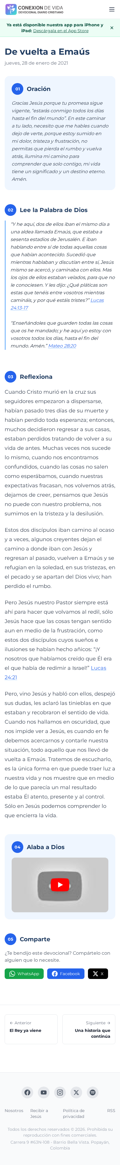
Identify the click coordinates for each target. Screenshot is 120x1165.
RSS (111, 1110)
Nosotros (14, 1110)
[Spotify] (92, 1092)
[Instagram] (60, 1092)
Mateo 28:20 (62, 346)
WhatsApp (28, 973)
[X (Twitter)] (76, 1092)
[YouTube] (44, 1092)
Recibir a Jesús (39, 1113)
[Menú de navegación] (112, 9)
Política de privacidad (73, 1113)
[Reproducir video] (60, 885)
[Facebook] (27, 1092)
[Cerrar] (111, 27)
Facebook (70, 973)
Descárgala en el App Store (61, 30)
